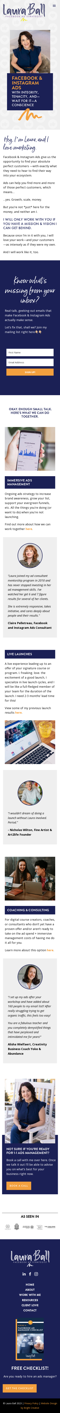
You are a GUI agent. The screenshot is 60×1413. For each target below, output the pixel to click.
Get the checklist (19, 1388)
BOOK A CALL (19, 1186)
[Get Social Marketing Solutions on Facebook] (30, 1274)
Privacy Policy (31, 1403)
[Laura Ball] (24, 1274)
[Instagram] (36, 1274)
